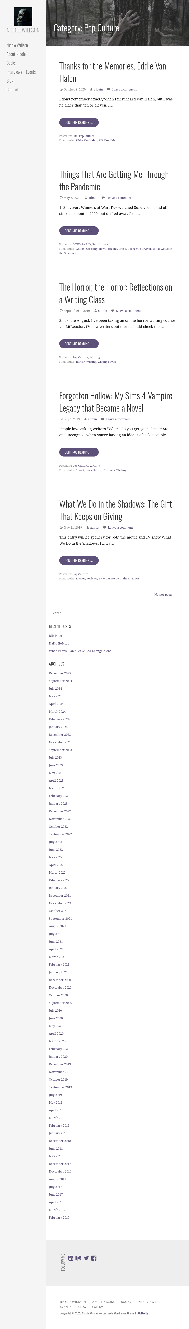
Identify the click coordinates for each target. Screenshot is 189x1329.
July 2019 (55, 1095)
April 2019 (56, 1110)
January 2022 (58, 888)
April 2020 (56, 1033)
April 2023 (56, 780)
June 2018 (56, 1148)
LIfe (75, 136)
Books (11, 62)
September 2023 (60, 750)
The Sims (109, 470)
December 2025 (60, 673)
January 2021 (58, 972)
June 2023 (56, 765)
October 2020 (58, 995)
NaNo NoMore (59, 643)
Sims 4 (80, 470)
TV (100, 578)
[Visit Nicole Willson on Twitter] (86, 1259)
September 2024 (60, 681)
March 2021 (57, 957)
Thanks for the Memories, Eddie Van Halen (112, 71)
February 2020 (59, 1049)
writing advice (107, 361)
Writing (95, 357)
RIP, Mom (55, 635)
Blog (9, 80)
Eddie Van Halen (86, 140)
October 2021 (58, 911)
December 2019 (60, 1064)
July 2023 (55, 757)
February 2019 (59, 1125)
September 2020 (60, 1003)
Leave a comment (124, 89)
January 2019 (58, 1133)
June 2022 (56, 849)
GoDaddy (143, 1313)
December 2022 (60, 811)
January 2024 (58, 727)
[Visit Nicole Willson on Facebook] (93, 1259)
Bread (122, 248)
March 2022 (57, 872)
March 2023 (57, 788)
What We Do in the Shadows (121, 578)
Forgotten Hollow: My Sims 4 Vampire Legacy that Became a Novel (115, 401)
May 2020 (55, 1026)
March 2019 (57, 1118)
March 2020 (57, 1041)
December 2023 (60, 734)
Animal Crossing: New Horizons (96, 248)
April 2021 (56, 949)
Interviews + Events (21, 71)
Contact (12, 89)
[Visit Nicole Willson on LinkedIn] (70, 1259)
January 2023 (58, 803)
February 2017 (59, 1217)
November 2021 (60, 903)
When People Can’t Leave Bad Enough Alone (80, 651)
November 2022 (60, 819)
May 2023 (55, 773)
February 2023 (59, 796)
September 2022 (60, 834)
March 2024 (57, 711)
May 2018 (55, 1156)
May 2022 (55, 857)
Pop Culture (86, 136)
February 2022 (59, 880)
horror (80, 361)
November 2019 (60, 1072)
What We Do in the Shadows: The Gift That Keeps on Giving (115, 509)
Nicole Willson (23, 30)
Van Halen (110, 140)
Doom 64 (133, 248)
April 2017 (56, 1202)
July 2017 (55, 1187)
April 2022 (56, 865)
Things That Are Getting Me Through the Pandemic (114, 180)
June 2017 (56, 1194)
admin (98, 89)
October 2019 (58, 1079)
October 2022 (58, 826)
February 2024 (59, 719)
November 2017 (60, 1171)
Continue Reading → (79, 122)
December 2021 (60, 895)
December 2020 (60, 980)
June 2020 (56, 1018)
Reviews (92, 578)
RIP (101, 140)
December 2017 (60, 1164)
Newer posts (165, 594)
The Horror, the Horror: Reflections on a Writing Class (115, 293)
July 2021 (55, 934)
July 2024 (55, 688)
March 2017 (57, 1210)
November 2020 (60, 987)
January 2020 (58, 1056)
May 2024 (55, 696)
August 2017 (57, 1179)
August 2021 (57, 926)
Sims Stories (94, 470)
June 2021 (56, 941)
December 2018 (60, 1141)
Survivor (145, 248)
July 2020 (55, 1010)
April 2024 (56, 704)
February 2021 (59, 964)
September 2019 (60, 1087)
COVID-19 (79, 244)
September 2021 (60, 918)
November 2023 (60, 742)
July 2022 (55, 842)
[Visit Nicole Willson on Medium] (78, 1259)
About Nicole (16, 53)
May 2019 (55, 1102)
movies (80, 578)
